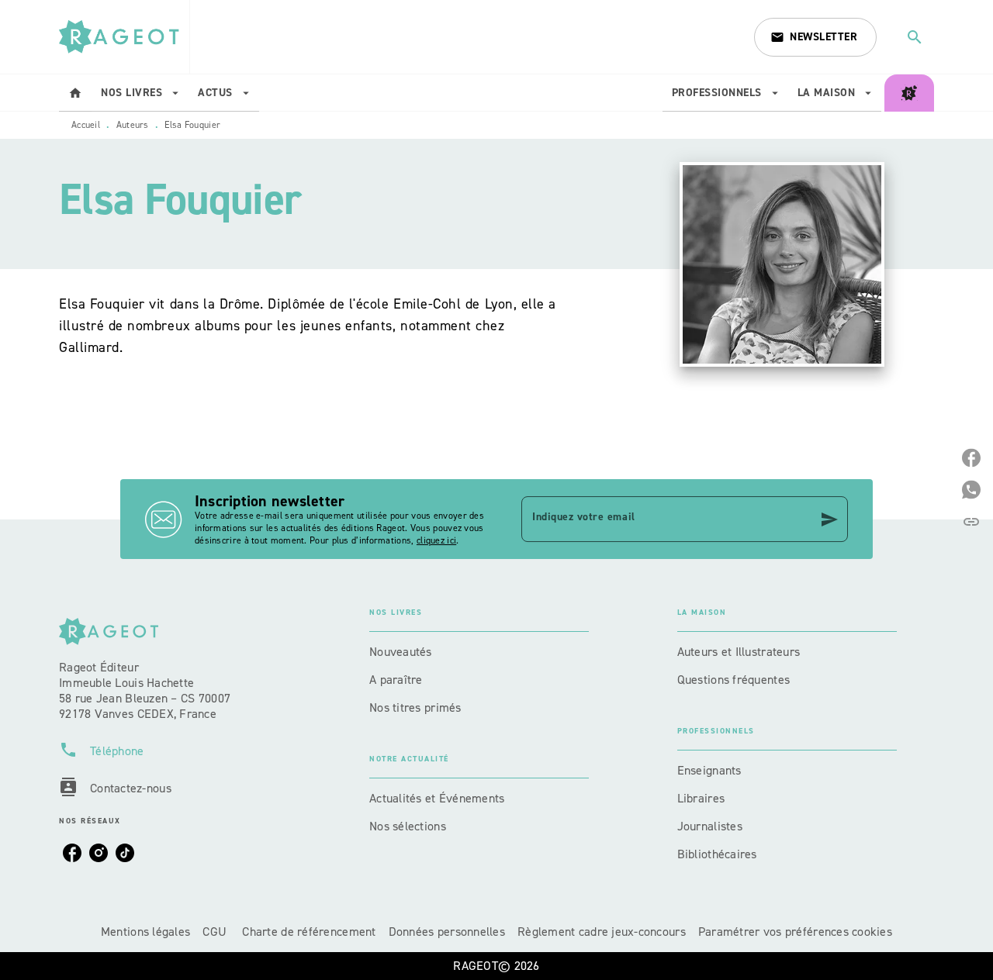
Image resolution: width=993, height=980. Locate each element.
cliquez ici (436, 540)
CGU (216, 931)
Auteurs (132, 125)
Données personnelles (447, 931)
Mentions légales (145, 931)
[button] (815, 37)
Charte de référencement (308, 931)
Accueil (85, 125)
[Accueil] (124, 37)
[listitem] (72, 853)
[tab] (75, 93)
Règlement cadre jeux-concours (601, 931)
